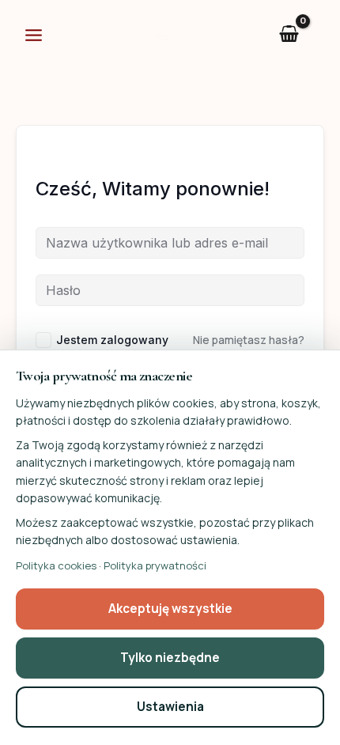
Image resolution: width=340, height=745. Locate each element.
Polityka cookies (56, 565)
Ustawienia (170, 706)
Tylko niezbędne (170, 657)
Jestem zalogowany (112, 339)
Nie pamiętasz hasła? (248, 339)
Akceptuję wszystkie (170, 608)
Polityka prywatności (155, 565)
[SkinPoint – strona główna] (164, 33)
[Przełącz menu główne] (33, 35)
